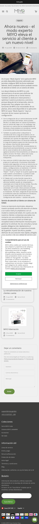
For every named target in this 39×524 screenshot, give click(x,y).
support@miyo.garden (9, 411)
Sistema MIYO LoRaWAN (10, 429)
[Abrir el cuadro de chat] (34, 520)
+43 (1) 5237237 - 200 (9, 414)
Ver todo (4, 436)
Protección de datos (8, 457)
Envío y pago (6, 451)
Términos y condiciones (9, 464)
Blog (3, 467)
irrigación (19, 20)
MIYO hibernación (11, 329)
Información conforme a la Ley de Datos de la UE (18, 470)
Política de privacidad (18, 269)
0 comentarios (33, 48)
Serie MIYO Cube (7, 426)
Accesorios (5, 433)
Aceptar (18, 274)
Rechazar (18, 279)
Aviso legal (5, 460)
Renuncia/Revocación (9, 454)
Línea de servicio (7, 448)
